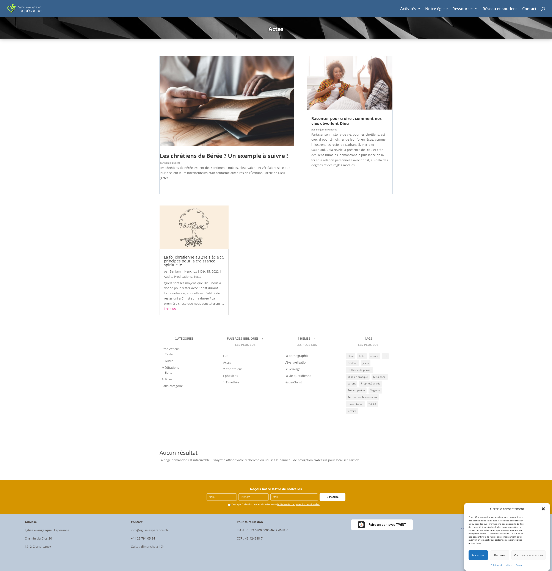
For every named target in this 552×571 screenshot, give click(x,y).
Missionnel (379, 377)
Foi (385, 356)
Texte (197, 277)
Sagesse (375, 390)
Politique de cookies (501, 564)
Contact (520, 564)
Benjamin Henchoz (326, 129)
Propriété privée (370, 383)
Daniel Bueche (172, 162)
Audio (168, 277)
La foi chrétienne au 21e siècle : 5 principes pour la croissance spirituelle (194, 260)
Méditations (170, 368)
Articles (167, 379)
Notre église (436, 9)
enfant (374, 356)
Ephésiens (230, 376)
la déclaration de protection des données (298, 504)
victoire (352, 411)
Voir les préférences (528, 555)
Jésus (365, 363)
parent (352, 383)
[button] (543, 509)
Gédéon (352, 363)
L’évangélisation (296, 362)
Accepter (478, 555)
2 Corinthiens (233, 369)
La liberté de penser (360, 370)
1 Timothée (231, 382)
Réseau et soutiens (500, 9)
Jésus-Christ (293, 382)
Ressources (463, 9)
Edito (168, 372)
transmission (355, 404)
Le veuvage (293, 369)
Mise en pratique (358, 377)
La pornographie (297, 356)
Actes (227, 362)
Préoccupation (356, 390)
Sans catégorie (172, 386)
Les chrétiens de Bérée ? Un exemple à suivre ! (224, 156)
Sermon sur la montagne (362, 397)
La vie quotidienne (298, 376)
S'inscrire (333, 497)
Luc (225, 356)
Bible (351, 356)
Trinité (372, 404)
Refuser (499, 555)
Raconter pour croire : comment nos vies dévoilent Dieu (346, 121)
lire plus (170, 309)
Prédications (183, 277)
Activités (408, 9)
